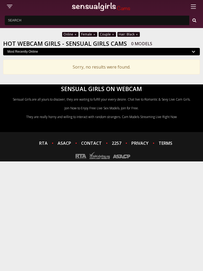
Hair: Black (127, 34)
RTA (43, 143)
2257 (116, 143)
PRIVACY (140, 143)
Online (68, 34)
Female (87, 34)
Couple (106, 34)
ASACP (64, 143)
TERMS (165, 143)
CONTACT (91, 143)
